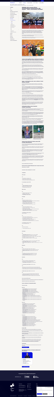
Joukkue (12, 21)
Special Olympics (12, 17)
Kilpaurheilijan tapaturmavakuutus (14, 11)
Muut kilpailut (16, 4)
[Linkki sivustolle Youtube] (31, 386)
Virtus (11, 28)
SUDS (11, 29)
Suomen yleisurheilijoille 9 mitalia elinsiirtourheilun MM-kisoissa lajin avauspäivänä (31, 329)
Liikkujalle (37, 385)
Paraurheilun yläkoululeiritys (13, 14)
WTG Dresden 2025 (25, 347)
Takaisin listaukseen (26, 366)
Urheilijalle (13, 4)
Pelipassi (11, 10)
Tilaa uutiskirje (29, 389)
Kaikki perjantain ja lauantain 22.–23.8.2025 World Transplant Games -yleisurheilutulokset (32, 279)
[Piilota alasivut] (18, 18)
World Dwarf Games (12, 27)
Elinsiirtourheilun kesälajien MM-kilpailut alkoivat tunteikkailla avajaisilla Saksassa (31, 339)
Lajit (36, 387)
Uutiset (23, 4)
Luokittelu (11, 33)
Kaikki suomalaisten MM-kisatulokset (26, 278)
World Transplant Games (20, 4)
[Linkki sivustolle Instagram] (31, 387)
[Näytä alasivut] (18, 13)
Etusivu (11, 4)
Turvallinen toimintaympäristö (13, 40)
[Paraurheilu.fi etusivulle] (12, 3)
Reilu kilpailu (11, 37)
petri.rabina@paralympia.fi (26, 363)
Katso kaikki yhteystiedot (22, 387)
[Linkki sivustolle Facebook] (31, 385)
